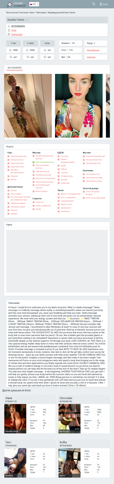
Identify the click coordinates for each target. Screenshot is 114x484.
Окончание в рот (93, 174)
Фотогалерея (14, 68)
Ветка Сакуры (42, 191)
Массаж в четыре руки (45, 178)
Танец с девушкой (43, 206)
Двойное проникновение (17, 171)
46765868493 (18, 26)
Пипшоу (14, 210)
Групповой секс (17, 167)
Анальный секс (17, 160)
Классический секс (19, 156)
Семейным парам (18, 203)
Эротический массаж (45, 162)
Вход (105, 4)
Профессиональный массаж (44, 157)
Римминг (14, 214)
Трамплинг (65, 183)
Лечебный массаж (43, 175)
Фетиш (13, 179)
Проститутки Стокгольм (17, 12)
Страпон (64, 173)
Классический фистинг (95, 156)
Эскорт (14, 190)
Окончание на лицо (94, 181)
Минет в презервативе (70, 194)
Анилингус (65, 211)
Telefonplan (41, 12)
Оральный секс (17, 163)
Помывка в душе (18, 207)
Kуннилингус (66, 208)
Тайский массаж (42, 171)
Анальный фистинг (94, 160)
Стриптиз (40, 202)
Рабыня (64, 169)
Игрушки (14, 176)
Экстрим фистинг (93, 163)
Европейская (93, 50)
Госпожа (64, 156)
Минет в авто (66, 204)
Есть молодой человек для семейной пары (20, 198)
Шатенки (91, 57)
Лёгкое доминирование (67, 160)
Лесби (38, 209)
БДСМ (63, 166)
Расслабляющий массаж (43, 186)
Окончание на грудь (94, 178)
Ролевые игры (67, 176)
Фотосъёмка (16, 194)
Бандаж (64, 179)
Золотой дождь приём (95, 198)
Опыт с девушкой (68, 197)
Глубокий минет (67, 201)
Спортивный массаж (44, 182)
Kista (32, 12)
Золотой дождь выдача (93, 192)
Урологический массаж (42, 166)
